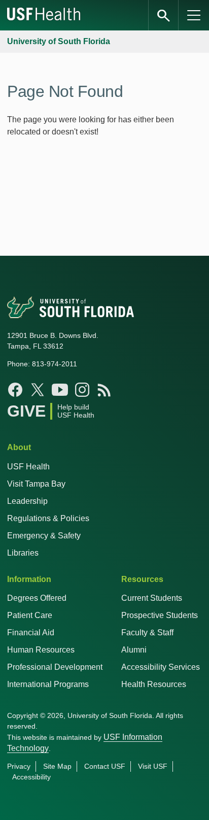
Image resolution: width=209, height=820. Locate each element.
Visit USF (152, 766)
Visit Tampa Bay (36, 484)
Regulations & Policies (48, 518)
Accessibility (31, 777)
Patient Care (29, 615)
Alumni (134, 649)
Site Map (57, 766)
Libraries (23, 553)
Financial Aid (30, 632)
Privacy (18, 766)
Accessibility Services (160, 667)
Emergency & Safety (44, 535)
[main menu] (194, 15)
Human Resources (41, 649)
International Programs (48, 684)
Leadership (27, 501)
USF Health (28, 466)
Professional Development (54, 667)
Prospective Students (159, 615)
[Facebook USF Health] (15, 390)
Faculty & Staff (147, 632)
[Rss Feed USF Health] (104, 390)
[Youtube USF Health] (60, 390)
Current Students (151, 598)
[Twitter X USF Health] (37, 390)
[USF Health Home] (44, 15)
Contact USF (104, 766)
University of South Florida (58, 41)
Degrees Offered (36, 598)
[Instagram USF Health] (82, 390)
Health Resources (153, 684)
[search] (163, 15)
